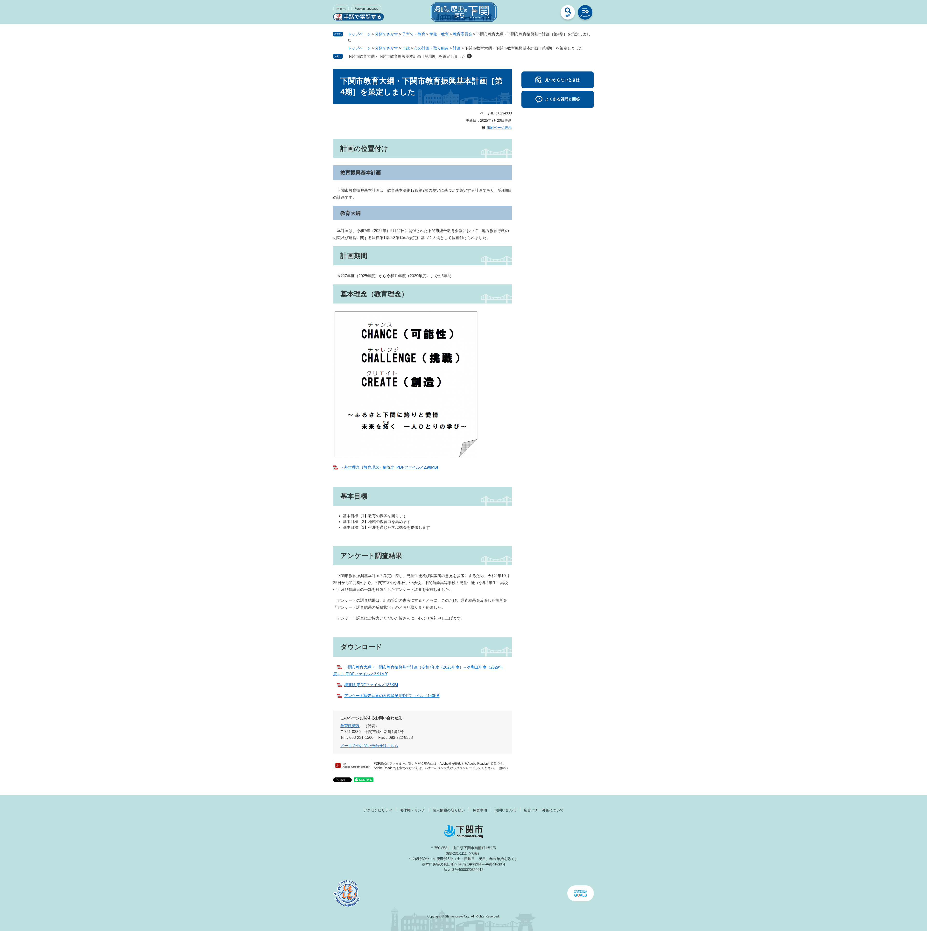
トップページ (359, 34)
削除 (469, 56)
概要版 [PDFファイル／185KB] (371, 685)
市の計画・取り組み (431, 48)
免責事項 (480, 810)
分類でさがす (386, 34)
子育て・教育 (413, 34)
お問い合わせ (505, 810)
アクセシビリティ (377, 810)
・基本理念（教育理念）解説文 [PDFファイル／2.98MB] (389, 467)
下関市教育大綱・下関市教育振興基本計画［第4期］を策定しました (407, 56)
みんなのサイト (550, 13)
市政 (406, 48)
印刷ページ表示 (499, 127)
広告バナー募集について (544, 810)
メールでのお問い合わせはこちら (369, 746)
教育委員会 (462, 34)
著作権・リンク (412, 810)
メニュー (585, 13)
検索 (567, 13)
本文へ (341, 8)
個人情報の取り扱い (449, 810)
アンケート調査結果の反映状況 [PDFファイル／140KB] (392, 696)
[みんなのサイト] (550, 13)
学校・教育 (439, 34)
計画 (457, 48)
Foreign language (366, 8)
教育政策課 (350, 726)
